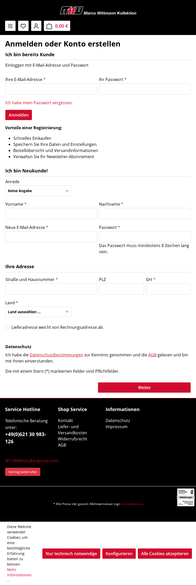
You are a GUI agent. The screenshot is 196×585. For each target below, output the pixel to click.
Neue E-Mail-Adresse (26, 227)
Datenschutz (118, 420)
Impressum (117, 426)
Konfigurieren (119, 553)
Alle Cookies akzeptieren (165, 553)
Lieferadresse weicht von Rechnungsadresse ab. (57, 327)
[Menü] (10, 26)
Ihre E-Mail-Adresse (25, 79)
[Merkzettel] (23, 26)
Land (11, 303)
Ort (151, 279)
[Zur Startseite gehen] (98, 10)
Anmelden (19, 115)
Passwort (109, 227)
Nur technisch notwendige (71, 553)
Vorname (16, 204)
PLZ (102, 279)
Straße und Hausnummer (31, 279)
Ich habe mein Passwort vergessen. (39, 103)
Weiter (144, 387)
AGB (152, 355)
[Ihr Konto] (36, 26)
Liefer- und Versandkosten (72, 430)
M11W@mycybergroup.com (31, 460)
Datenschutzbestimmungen (56, 355)
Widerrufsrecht (72, 439)
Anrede (12, 181)
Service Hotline (22, 409)
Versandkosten (131, 504)
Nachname (111, 204)
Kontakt (65, 420)
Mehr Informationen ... (19, 575)
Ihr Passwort (113, 79)
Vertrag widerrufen (22, 472)
